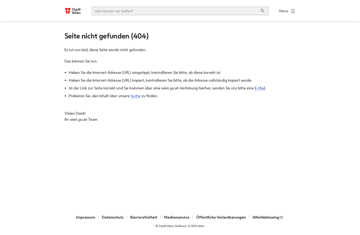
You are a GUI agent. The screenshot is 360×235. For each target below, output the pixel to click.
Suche (136, 95)
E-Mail (260, 87)
